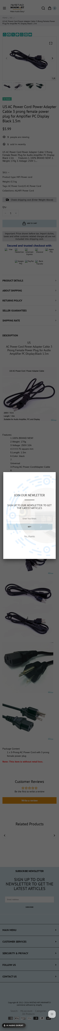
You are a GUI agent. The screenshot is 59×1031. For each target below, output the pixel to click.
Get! (29, 527)
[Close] (51, 477)
